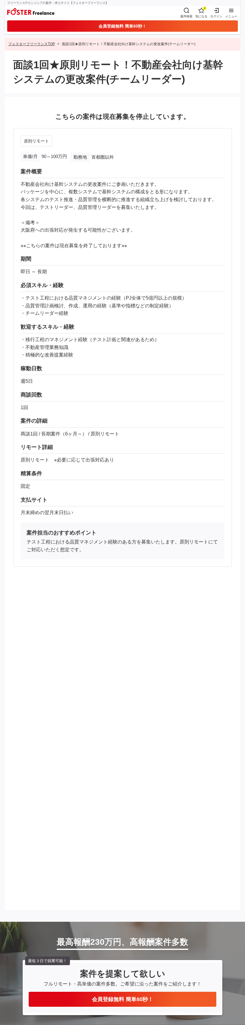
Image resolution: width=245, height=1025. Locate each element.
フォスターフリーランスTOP (31, 44)
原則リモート (36, 141)
